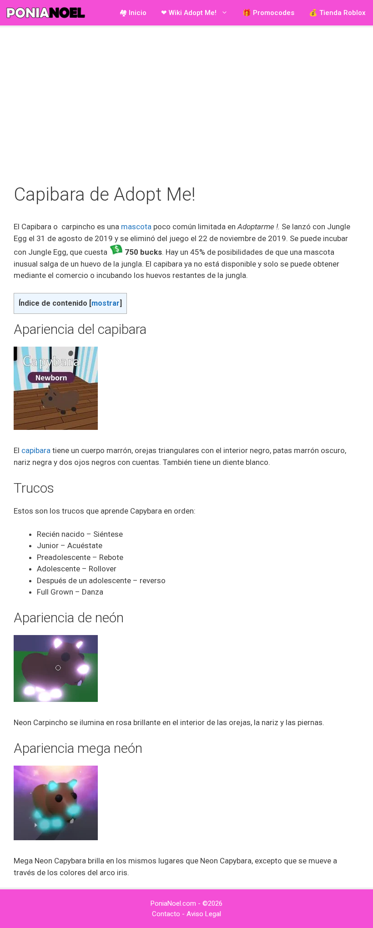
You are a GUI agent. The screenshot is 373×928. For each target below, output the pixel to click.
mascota (136, 226)
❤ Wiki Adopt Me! (189, 13)
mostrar (105, 303)
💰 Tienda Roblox (337, 13)
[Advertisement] (186, 104)
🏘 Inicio (132, 13)
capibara (35, 450)
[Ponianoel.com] (48, 12)
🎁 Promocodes (268, 13)
